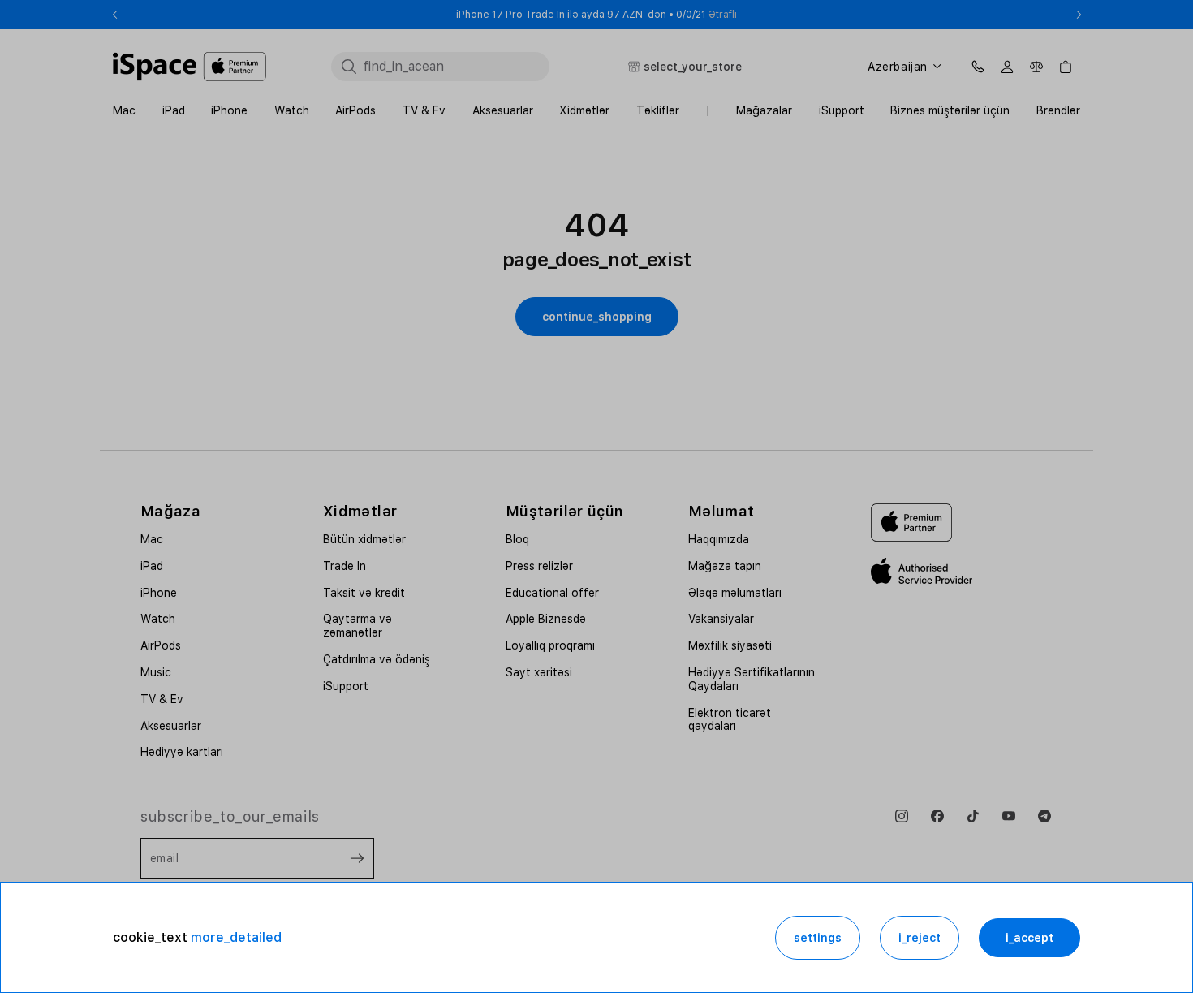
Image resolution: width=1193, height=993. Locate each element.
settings (818, 937)
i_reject (919, 937)
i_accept (1029, 937)
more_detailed (236, 937)
